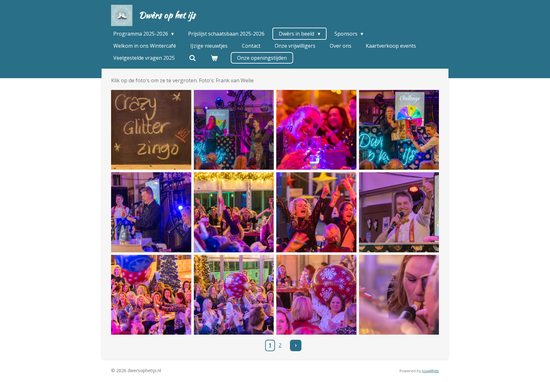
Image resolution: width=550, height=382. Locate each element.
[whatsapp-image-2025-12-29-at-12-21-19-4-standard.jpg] (399, 295)
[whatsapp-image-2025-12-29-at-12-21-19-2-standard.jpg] (234, 295)
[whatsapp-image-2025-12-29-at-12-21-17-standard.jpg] (151, 130)
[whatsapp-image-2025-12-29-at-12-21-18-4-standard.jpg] (151, 212)
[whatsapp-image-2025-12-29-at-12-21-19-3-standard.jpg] (316, 295)
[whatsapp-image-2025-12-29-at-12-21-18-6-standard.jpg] (316, 212)
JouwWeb (430, 370)
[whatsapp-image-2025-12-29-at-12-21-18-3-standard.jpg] (399, 130)
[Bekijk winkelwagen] (214, 58)
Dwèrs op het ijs (167, 15)
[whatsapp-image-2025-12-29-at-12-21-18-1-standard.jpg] (234, 130)
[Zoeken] (192, 58)
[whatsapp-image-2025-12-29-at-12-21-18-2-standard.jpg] (316, 130)
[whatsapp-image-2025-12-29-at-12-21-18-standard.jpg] (399, 212)
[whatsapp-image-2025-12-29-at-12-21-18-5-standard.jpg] (234, 212)
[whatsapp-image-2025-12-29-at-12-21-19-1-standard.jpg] (151, 295)
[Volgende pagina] (295, 345)
